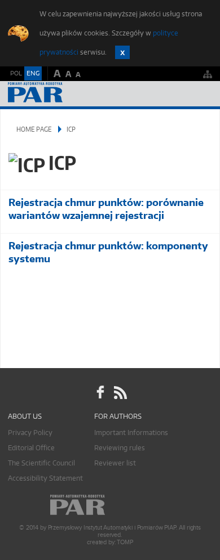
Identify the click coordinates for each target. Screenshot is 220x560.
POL (16, 73)
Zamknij (122, 52)
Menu (200, 93)
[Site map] (207, 74)
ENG (33, 73)
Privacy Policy (30, 432)
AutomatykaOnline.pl (69, 93)
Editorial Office (31, 447)
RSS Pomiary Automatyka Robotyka (119, 392)
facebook (100, 392)
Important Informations (131, 432)
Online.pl (110, 505)
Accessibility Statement (45, 478)
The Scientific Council (41, 463)
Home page (34, 129)
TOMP (125, 542)
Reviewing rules (119, 447)
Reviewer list (115, 463)
